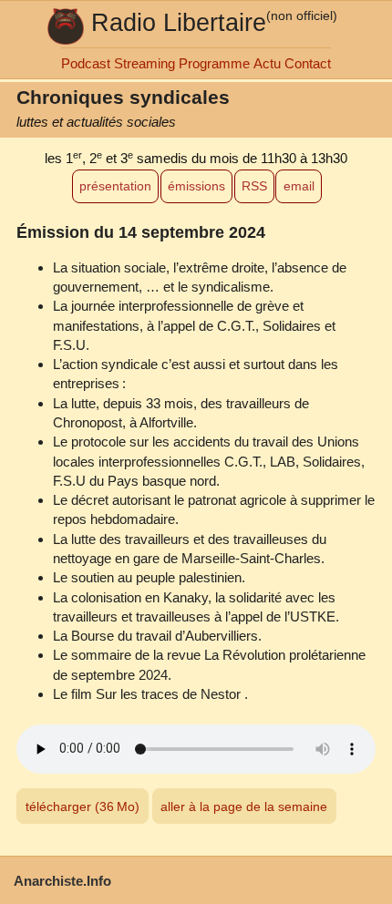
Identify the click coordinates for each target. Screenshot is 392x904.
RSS (254, 186)
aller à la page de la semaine (243, 806)
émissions (196, 186)
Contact (307, 63)
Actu (267, 63)
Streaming (144, 63)
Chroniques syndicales (123, 97)
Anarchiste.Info (62, 881)
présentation (115, 186)
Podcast (85, 63)
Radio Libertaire (178, 22)
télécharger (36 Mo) (82, 806)
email (299, 186)
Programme (214, 63)
